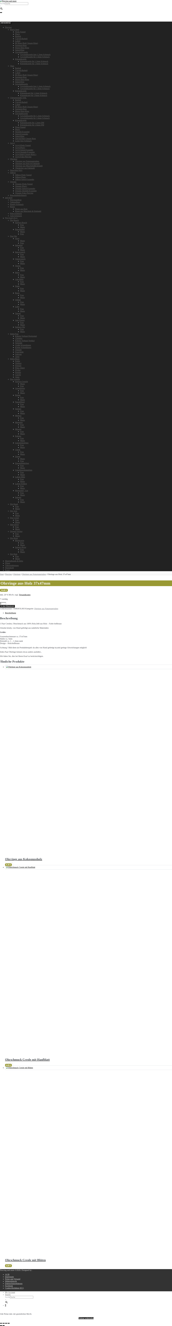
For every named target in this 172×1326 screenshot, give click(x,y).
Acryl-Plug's (20, 148)
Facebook (9, 1286)
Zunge (17, 456)
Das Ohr (13, 236)
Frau (22, 225)
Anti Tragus (20, 320)
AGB (7, 1274)
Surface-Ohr (20, 327)
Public (17, 361)
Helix (17, 272)
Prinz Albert (20, 368)
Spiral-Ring (19, 50)
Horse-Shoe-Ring (22, 48)
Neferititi (18, 343)
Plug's (17, 34)
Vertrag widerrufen (86, 1318)
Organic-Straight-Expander (26, 191)
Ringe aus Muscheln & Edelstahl (28, 211)
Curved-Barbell (21, 39)
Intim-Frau (14, 334)
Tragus (18, 266)
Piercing (8, 27)
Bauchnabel (20, 229)
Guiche (18, 375)
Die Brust (14, 538)
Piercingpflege (16, 200)
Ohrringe (13, 159)
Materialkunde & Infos (14, 561)
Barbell (18, 36)
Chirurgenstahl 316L (18, 98)
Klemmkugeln (20, 59)
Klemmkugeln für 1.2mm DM (32, 123)
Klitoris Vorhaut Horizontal (26, 336)
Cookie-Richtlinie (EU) (14, 1288)
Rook (17, 293)
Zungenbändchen (22, 463)
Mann (22, 227)
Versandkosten (24, 595)
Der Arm (13, 511)
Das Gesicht (15, 379)
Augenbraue (20, 388)
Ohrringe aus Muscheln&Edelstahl (29, 166)
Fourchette (19, 352)
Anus (17, 357)
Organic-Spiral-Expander (25, 188)
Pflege (7, 563)
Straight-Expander (22, 132)
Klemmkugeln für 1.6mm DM (32, 125)
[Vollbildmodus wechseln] (4, 1323)
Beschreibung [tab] (10, 613)
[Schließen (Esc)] (9, 1323)
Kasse (7, 570)
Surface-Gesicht (21, 381)
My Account (10, 1292)
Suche (2, 3)
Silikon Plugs (20, 177)
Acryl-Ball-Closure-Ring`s (25, 154)
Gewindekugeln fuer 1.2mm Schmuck (35, 54)
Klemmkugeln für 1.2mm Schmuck (34, 61)
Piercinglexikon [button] (11, 218)
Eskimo (18, 436)
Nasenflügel (20, 402)
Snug (17, 238)
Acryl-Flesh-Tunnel (23, 145)
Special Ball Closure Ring (25, 139)
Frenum (18, 366)
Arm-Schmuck (16, 216)
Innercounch (20, 252)
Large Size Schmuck (23, 141)
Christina (18, 338)
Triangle (18, 350)
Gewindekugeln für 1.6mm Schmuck (35, 57)
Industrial (19, 245)
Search (7, 1295)
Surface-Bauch (21, 223)
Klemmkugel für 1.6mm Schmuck (33, 95)
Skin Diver (14, 525)
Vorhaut (18, 363)
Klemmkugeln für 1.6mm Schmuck (34, 64)
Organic (13, 182)
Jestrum (18, 497)
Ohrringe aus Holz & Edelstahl (27, 163)
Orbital (18, 300)
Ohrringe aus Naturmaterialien (27, 161)
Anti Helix (19, 279)
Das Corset (14, 518)
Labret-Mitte (20, 477)
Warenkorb (9, 568)
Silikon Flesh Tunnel (23, 175)
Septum (18, 409)
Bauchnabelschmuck (18, 195)
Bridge (18, 395)
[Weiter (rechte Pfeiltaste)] (4, 1325)
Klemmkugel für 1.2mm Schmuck (33, 93)
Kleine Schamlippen (23, 347)
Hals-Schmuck (16, 213)
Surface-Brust (20, 547)
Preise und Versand (12, 1279)
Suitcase (18, 354)
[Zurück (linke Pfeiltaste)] (1, 1325)
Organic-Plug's (21, 186)
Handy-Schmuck (17, 204)
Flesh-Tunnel (20, 32)
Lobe (17, 307)
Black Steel (14, 30)
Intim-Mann (15, 359)
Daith (17, 286)
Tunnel (18, 313)
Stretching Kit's (16, 170)
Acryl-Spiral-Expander (24, 150)
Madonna (19, 422)
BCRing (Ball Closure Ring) (26, 43)
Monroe (18, 429)
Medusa (18, 416)
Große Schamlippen (23, 345)
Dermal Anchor (16, 531)
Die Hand (14, 504)
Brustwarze (19, 540)
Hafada (18, 372)
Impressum (9, 1277)
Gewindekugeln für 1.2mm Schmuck (35, 116)
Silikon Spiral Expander (24, 179)
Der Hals (13, 554)
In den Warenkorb (7, 606)
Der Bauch (14, 220)
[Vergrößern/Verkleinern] (1, 1323)
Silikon (13, 173)
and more (8, 198)
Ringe (12, 207)
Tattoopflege (15, 202)
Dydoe (18, 370)
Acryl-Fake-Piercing (23, 157)
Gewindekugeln (21, 52)
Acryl (12, 143)
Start (2, 574)
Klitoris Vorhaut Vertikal (25, 341)
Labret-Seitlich (21, 484)
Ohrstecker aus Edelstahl (25, 168)
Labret (17, 41)
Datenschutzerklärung (13, 1283)
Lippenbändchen (21, 443)
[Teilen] (6, 1323)
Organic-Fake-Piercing (24, 193)
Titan (12, 66)
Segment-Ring (21, 45)
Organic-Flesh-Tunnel (24, 184)
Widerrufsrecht (11, 1281)
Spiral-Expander (21, 134)
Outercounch (20, 259)
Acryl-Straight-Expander (25, 152)
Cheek (17, 450)
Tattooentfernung (12, 565)
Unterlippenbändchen (23, 470)
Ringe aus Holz (21, 209)
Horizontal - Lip (21, 490)
